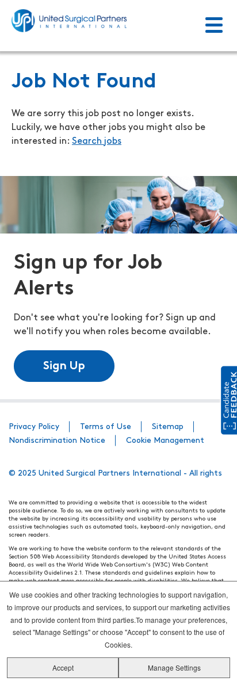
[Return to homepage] (69, 20)
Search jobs (96, 141)
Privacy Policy (34, 427)
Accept (63, 667)
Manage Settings (174, 667)
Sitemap (168, 427)
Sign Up (64, 366)
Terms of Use (105, 427)
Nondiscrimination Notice (57, 441)
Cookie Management (165, 441)
